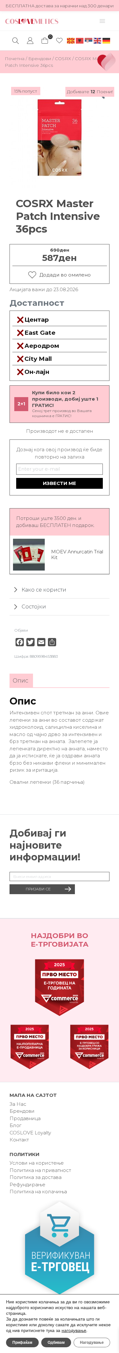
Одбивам (56, 1342)
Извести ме (59, 483)
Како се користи (44, 589)
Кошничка (44, 38)
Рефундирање (27, 1184)
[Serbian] (89, 40)
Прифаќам (22, 1342)
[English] (98, 40)
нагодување (74, 1331)
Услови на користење (37, 1163)
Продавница (25, 1118)
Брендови (39, 58)
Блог (15, 1125)
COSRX (63, 58)
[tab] (20, 681)
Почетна (14, 58)
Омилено (59, 40)
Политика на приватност (40, 1170)
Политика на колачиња (38, 1191)
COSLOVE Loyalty (30, 1133)
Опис (20, 680)
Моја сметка (30, 40)
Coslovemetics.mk (32, 21)
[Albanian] (80, 40)
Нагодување (92, 1342)
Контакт (19, 1140)
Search (15, 40)
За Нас (18, 1104)
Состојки (34, 607)
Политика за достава (36, 1177)
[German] (106, 40)
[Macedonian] (71, 40)
